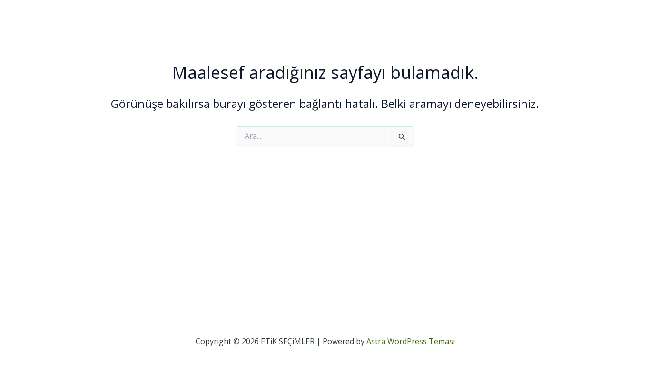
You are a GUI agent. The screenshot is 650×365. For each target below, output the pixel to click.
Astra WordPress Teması (410, 341)
